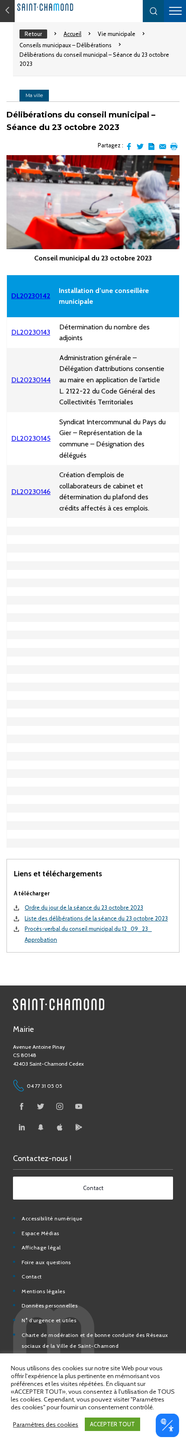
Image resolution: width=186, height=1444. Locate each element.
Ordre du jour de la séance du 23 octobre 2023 (84, 907)
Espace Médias (40, 1233)
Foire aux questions (46, 1262)
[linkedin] (21, 1127)
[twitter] (40, 1106)
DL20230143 (30, 332)
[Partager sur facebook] (128, 146)
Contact (32, 1276)
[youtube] (78, 1106)
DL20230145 (31, 438)
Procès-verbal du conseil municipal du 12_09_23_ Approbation (88, 934)
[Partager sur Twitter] (140, 146)
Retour (33, 33)
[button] (153, 11)
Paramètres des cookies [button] (45, 1424)
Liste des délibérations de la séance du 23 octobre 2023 (96, 918)
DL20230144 (31, 380)
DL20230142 (30, 296)
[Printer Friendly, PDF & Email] (151, 146)
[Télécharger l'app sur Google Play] (78, 1127)
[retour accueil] (7, 11)
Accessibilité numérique (52, 1218)
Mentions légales (43, 1291)
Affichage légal (41, 1247)
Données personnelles (49, 1305)
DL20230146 (31, 492)
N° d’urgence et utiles (49, 1320)
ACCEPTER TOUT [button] (112, 1424)
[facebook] (21, 1106)
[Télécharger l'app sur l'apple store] (59, 1127)
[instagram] (59, 1106)
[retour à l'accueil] (64, 7)
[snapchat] (40, 1127)
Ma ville (34, 95)
